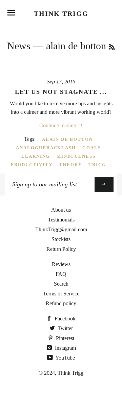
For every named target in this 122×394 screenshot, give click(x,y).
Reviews (61, 264)
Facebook (64, 318)
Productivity (32, 164)
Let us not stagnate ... (61, 91)
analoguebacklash (46, 147)
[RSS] (112, 47)
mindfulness (76, 156)
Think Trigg (61, 13)
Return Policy (61, 249)
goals (91, 147)
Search (61, 284)
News (18, 45)
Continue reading (58, 125)
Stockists (61, 239)
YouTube (64, 358)
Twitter (64, 328)
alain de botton (67, 139)
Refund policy (61, 303)
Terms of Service (61, 293)
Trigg (97, 164)
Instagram (65, 348)
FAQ (61, 274)
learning (35, 156)
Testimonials (61, 219)
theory (70, 164)
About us (61, 210)
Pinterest (64, 338)
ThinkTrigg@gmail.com (61, 229)
